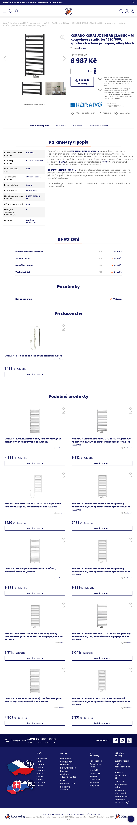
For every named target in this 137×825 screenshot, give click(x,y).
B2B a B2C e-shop (41, 772)
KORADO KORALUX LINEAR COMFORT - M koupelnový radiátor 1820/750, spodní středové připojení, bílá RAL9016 (101, 636)
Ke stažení (61, 125)
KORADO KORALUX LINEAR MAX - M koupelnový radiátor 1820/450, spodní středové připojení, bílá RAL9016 (101, 571)
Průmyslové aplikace (95, 774)
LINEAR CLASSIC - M (34, 197)
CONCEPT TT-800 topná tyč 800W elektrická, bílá (33, 355)
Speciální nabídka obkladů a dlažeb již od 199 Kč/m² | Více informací (33, 2)
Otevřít (118, 251)
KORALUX (30, 153)
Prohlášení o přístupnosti (120, 792)
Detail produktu (35, 374)
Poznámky (77, 125)
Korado (83, 48)
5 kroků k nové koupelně (67, 763)
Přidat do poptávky (83, 81)
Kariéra (40, 785)
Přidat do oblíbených (85, 113)
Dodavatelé (95, 779)
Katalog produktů (18, 23)
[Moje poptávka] (132, 11)
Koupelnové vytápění (39, 23)
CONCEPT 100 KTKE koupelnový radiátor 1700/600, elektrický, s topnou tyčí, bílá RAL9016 (33, 700)
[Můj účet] (126, 11)
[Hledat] (121, 11)
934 (28, 209)
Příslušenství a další (99, 125)
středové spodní (33, 177)
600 (28, 204)
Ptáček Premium (41, 777)
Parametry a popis (39, 125)
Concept (62, 359)
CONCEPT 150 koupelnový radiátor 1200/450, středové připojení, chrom (30, 570)
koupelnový (31, 190)
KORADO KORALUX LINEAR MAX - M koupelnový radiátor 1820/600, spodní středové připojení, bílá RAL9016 (101, 506)
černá (29, 185)
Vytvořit (117, 299)
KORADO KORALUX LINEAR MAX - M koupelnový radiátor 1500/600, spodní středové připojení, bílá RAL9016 (34, 636)
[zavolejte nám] (11, 11)
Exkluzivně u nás (67, 783)
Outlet (63, 780)
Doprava (64, 771)
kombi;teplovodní (34, 161)
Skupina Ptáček (40, 766)
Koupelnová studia (42, 760)
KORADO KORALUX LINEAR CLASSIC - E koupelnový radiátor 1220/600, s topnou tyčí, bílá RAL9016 (33, 505)
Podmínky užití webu (121, 786)
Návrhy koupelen (68, 768)
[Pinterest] (129, 740)
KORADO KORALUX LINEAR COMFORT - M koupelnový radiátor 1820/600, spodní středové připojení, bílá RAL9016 (101, 441)
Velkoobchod (96, 761)
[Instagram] (123, 740)
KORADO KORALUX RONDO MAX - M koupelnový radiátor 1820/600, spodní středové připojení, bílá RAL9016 (101, 701)
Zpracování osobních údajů (122, 801)
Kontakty (41, 782)
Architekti (94, 770)
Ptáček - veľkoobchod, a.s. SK (123, 775)
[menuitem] (31, 88)
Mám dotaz (124, 113)
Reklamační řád (122, 796)
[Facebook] (116, 740)
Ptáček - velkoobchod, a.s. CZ (123, 767)
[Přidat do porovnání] (63, 330)
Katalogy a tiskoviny (65, 788)
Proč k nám (65, 758)
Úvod (5, 23)
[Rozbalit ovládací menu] (131, 819)
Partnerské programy (95, 784)
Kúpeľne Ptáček (122, 761)
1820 (28, 169)
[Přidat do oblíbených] (63, 326)
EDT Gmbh (120, 781)
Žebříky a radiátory (60, 23)
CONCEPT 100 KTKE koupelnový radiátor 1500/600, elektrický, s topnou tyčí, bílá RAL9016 (33, 440)
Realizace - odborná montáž (68, 775)
